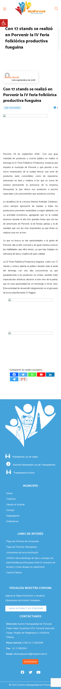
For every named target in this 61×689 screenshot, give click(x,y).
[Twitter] (23, 374)
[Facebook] (14, 374)
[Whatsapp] (32, 374)
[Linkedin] (50, 374)
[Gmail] (23, 379)
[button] (4, 23)
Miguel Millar (12, 77)
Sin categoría (12, 108)
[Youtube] (41, 374)
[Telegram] (14, 379)
